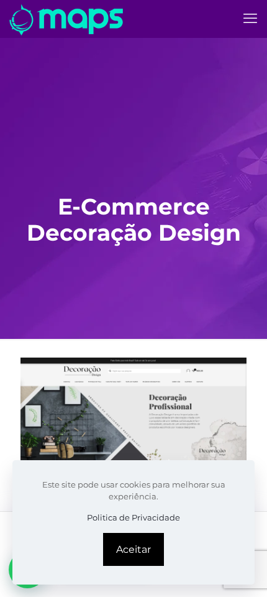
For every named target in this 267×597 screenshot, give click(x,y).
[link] (133, 413)
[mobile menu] (250, 18)
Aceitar (133, 549)
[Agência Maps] (66, 18)
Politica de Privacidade (133, 517)
